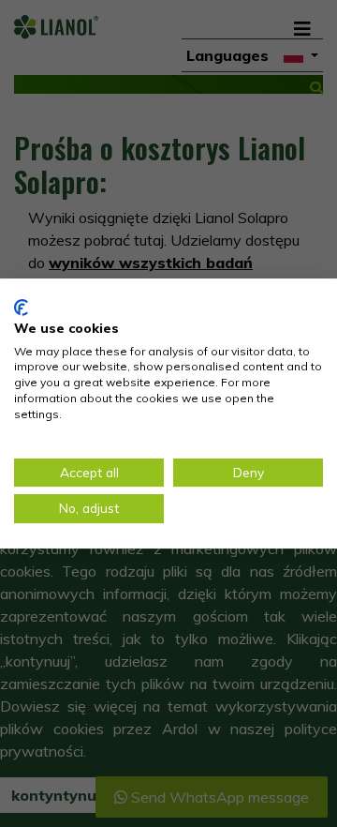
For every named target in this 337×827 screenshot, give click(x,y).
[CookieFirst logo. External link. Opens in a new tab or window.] (21, 307)
